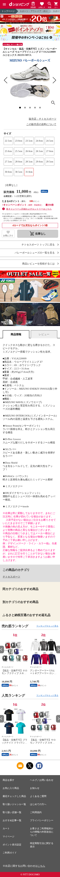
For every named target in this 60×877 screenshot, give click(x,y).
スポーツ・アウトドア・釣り (34, 11)
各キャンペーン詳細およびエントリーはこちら (29, 209)
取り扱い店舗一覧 (12, 812)
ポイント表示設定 (12, 844)
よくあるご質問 (38, 796)
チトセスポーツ (11, 576)
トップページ (8, 11)
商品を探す (8, 780)
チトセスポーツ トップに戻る (38, 244)
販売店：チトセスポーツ (42, 119)
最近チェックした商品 (14, 796)
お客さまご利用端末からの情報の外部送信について (41, 831)
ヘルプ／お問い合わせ (41, 780)
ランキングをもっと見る (47, 626)
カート (6, 828)
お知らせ (34, 788)
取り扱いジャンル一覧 (14, 804)
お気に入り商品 (11, 788)
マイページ (8, 836)
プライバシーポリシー (41, 820)
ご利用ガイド (10, 852)
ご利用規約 (36, 812)
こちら (41, 866)
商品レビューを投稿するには (38, 263)
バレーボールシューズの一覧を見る (35, 253)
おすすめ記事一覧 (12, 820)
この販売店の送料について (41, 124)
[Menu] (4, 4)
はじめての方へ (38, 804)
